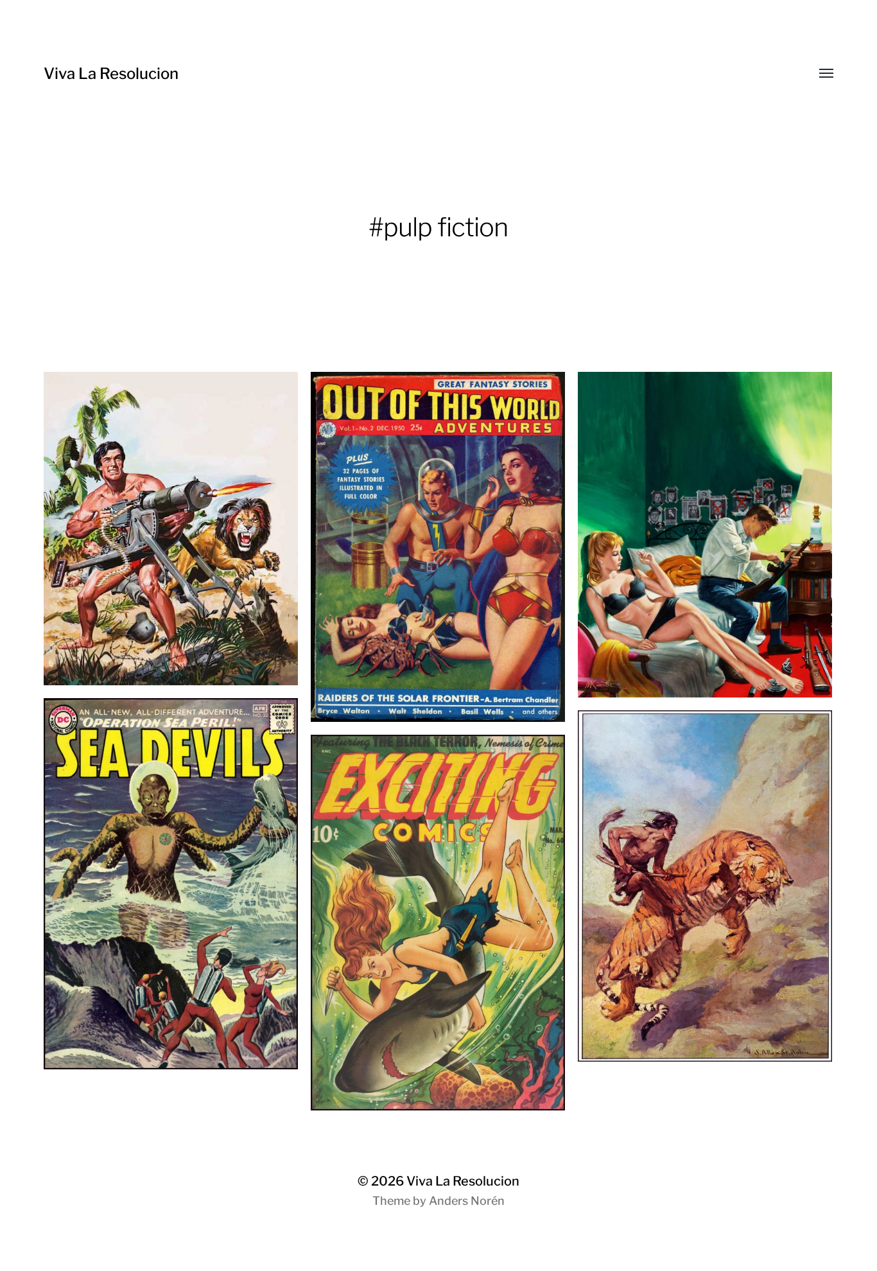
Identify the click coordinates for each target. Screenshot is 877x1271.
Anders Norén (467, 1200)
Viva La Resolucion (111, 73)
